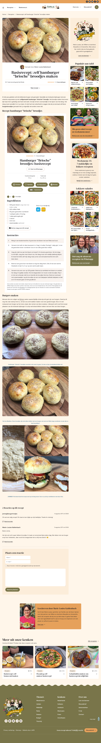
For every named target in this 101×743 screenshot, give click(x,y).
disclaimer (22, 287)
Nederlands (61, 700)
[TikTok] (95, 2)
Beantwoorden (8, 521)
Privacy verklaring (9, 730)
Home (4, 14)
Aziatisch (61, 707)
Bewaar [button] (55, 184)
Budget (38, 718)
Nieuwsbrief (88, 7)
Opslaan (30, 184)
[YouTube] (92, 2)
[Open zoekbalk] (97, 7)
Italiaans (60, 704)
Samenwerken (83, 707)
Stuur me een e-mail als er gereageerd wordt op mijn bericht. (23, 566)
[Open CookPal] (98, 719)
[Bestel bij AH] (38, 209)
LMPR (33, 730)
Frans (59, 714)
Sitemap (18, 730)
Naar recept (34, 88)
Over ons (76, 7)
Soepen (38, 714)
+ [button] (13, 196)
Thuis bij (39, 721)
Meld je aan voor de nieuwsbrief (82, 136)
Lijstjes (38, 704)
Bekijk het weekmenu (83, 181)
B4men (22, 299)
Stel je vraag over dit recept (20, 228)
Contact (81, 714)
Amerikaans (61, 718)
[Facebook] (90, 2)
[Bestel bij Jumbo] (43, 209)
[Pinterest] (98, 2)
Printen (18, 184)
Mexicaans (61, 711)
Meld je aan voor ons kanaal (81, 263)
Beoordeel (42, 184)
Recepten (10, 7)
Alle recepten (92, 641)
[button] (48, 82)
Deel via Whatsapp (37, 169)
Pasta (38, 711)
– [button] (8, 196)
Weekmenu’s (23, 7)
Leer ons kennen (83, 56)
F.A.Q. (80, 711)
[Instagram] (87, 2)
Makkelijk (39, 707)
